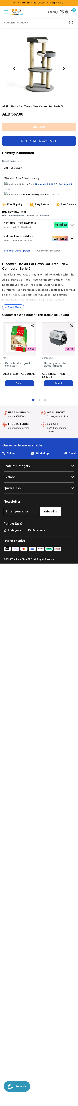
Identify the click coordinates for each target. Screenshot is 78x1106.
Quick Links (12, 487)
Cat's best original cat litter (17, 364)
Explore (9, 476)
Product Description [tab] (17, 250)
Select (19, 382)
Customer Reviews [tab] (49, 250)
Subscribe (50, 510)
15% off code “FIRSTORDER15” (39, 2)
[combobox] (39, 23)
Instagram (14, 529)
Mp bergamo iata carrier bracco (55, 364)
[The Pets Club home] (16, 11)
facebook (38, 529)
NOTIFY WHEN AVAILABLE (39, 140)
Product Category (17, 465)
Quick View (33, 325)
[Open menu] (5, 12)
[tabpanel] (39, 284)
